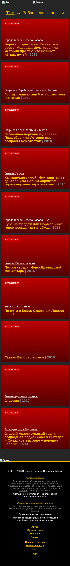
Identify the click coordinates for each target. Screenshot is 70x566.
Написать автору (35, 542)
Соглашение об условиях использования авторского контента (35, 494)
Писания (35, 533)
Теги (10, 12)
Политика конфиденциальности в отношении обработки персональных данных (35, 518)
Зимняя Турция (14, 173)
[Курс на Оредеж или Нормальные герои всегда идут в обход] (35, 212)
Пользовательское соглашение (35, 514)
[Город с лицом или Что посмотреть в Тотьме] (35, 82)
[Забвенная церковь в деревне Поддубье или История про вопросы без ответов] (35, 125)
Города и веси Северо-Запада (24, 40)
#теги (35, 549)
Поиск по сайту (35, 545)
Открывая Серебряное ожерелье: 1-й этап (31, 90)
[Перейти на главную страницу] (35, 2)
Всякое (35, 537)
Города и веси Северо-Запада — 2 (27, 220)
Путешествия (12, 23)
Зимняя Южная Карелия (20, 263)
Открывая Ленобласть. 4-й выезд (26, 130)
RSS (35, 554)
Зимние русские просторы (21, 396)
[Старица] (35, 385)
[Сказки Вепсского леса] (35, 341)
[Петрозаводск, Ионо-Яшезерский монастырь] (35, 255)
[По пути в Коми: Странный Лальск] (35, 298)
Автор (35, 527)
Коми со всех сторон (18, 306)
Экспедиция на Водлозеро (21, 429)
